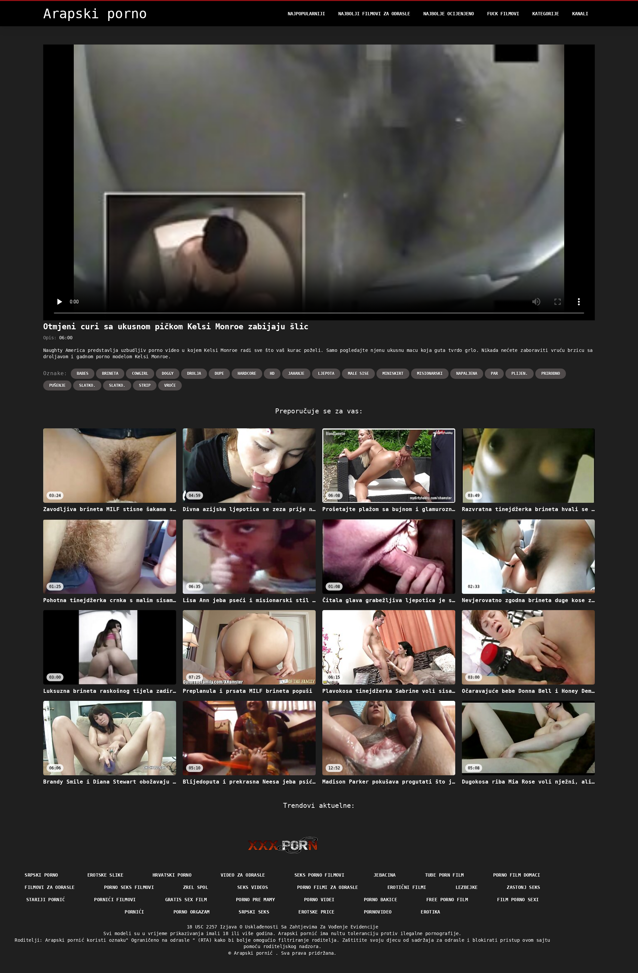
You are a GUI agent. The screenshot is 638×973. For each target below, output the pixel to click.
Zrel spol (195, 887)
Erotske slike (105, 875)
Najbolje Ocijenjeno (448, 13)
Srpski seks (254, 912)
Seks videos (252, 887)
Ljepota (326, 373)
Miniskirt (392, 373)
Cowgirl (140, 373)
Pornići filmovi (115, 899)
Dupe (219, 373)
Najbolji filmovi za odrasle (374, 13)
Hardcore (247, 373)
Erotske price (316, 912)
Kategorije (545, 13)
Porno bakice (380, 899)
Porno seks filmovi (129, 887)
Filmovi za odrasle (49, 887)
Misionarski (430, 373)
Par (494, 373)
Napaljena (466, 373)
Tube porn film (444, 875)
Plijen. (519, 373)
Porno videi (319, 899)
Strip (145, 385)
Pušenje (57, 385)
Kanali (580, 13)
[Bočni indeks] (283, 845)
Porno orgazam (191, 912)
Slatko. (87, 385)
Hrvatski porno (172, 875)
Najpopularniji (306, 13)
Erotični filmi (406, 887)
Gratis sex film (186, 899)
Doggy (167, 373)
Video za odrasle (243, 875)
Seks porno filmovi (319, 875)
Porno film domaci (516, 875)
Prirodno (550, 373)
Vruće (170, 385)
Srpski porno (41, 875)
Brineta (110, 373)
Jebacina (384, 875)
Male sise (358, 373)
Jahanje (296, 373)
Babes (82, 373)
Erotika (430, 912)
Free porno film (447, 899)
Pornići (134, 912)
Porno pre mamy (255, 899)
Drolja (194, 373)
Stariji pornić (45, 899)
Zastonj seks (523, 887)
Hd (272, 373)
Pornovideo (378, 912)
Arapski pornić (254, 953)
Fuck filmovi (503, 13)
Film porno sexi (518, 899)
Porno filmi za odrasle (327, 887)
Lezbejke (467, 887)
